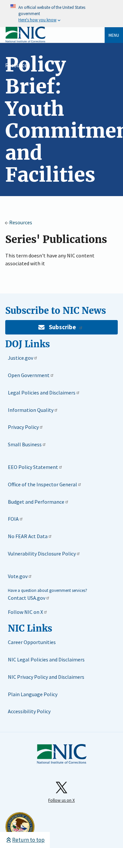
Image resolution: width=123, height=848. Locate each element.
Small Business (25, 444)
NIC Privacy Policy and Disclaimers (46, 677)
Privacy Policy (23, 427)
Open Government (29, 375)
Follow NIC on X (25, 612)
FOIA (13, 518)
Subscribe (62, 327)
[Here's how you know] (61, 14)
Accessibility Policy (29, 711)
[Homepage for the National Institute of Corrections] (62, 754)
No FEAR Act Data (28, 536)
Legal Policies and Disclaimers (41, 392)
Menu (114, 35)
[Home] (25, 41)
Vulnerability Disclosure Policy (42, 553)
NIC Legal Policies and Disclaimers (46, 659)
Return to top (28, 839)
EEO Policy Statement (33, 467)
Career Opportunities (32, 642)
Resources (17, 65)
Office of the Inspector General (42, 484)
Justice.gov (20, 357)
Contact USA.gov (26, 598)
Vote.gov (18, 576)
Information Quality (30, 410)
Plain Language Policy (32, 694)
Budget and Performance (36, 501)
